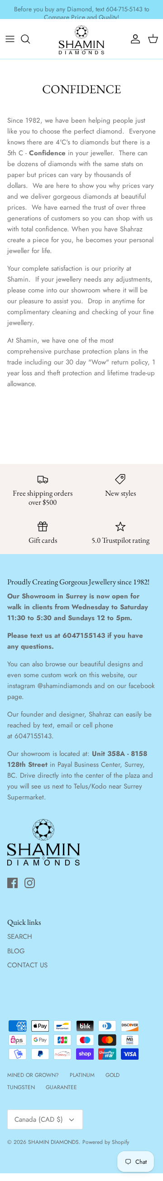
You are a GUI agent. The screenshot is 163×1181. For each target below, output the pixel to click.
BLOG (16, 951)
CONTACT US (27, 965)
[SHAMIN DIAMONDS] (81, 39)
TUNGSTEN (21, 1087)
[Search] (30, 39)
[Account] (133, 39)
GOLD (112, 1075)
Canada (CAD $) (38, 1119)
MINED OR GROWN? (33, 1075)
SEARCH (19, 937)
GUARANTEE (61, 1087)
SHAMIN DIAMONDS (53, 1142)
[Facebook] (12, 883)
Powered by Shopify (105, 1142)
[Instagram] (29, 883)
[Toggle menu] (10, 39)
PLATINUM (82, 1075)
